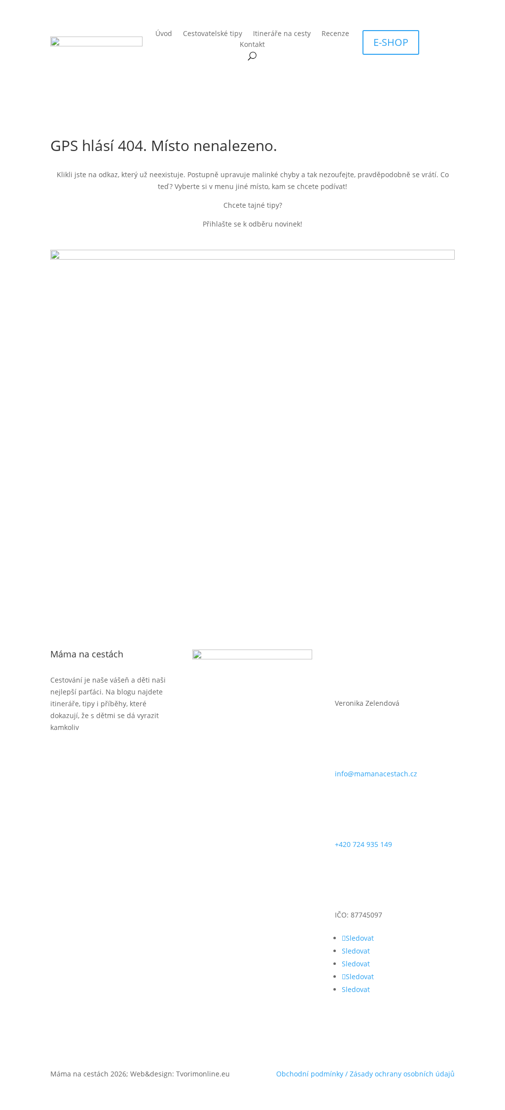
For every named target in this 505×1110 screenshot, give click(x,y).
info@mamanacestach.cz (376, 773)
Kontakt (252, 45)
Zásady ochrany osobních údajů (402, 1073)
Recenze (335, 34)
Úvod (163, 34)
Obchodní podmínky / (313, 1073)
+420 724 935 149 (363, 844)
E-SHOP (390, 42)
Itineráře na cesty (282, 34)
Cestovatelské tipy (212, 34)
